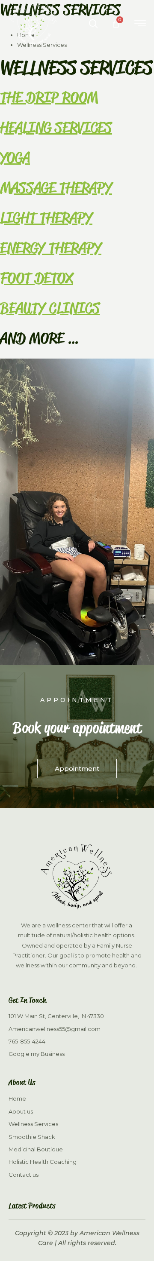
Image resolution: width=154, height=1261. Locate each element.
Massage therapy (56, 187)
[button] (89, 24)
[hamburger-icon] (140, 24)
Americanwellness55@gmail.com (55, 1028)
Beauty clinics (50, 308)
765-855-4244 (27, 1041)
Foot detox (36, 278)
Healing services (56, 127)
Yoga (15, 157)
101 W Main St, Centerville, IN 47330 (56, 1015)
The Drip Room (49, 97)
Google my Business (37, 1053)
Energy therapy (50, 248)
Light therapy (46, 217)
